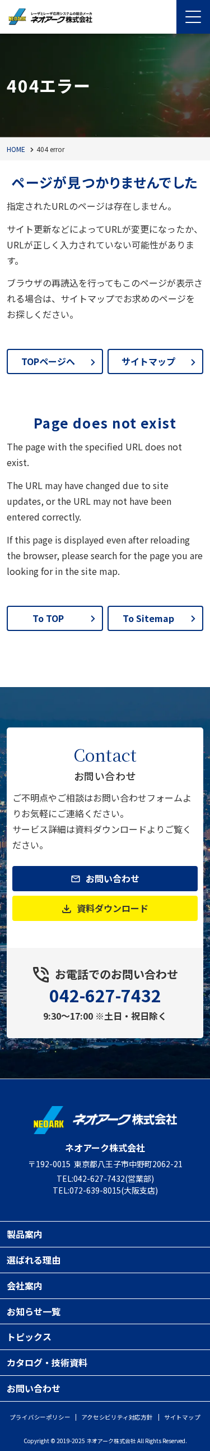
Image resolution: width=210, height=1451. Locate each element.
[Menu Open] (193, 17)
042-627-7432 (105, 995)
